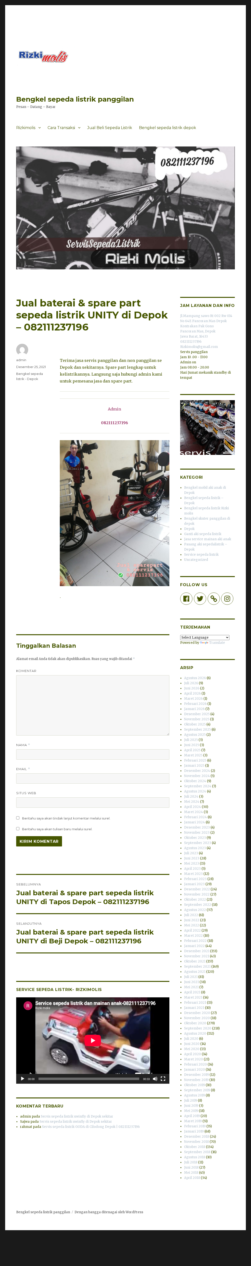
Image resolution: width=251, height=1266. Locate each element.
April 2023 (192, 869)
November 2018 (196, 1142)
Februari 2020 (195, 1064)
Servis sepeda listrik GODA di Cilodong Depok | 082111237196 (91, 1127)
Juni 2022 (191, 920)
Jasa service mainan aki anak (207, 539)
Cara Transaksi (61, 127)
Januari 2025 (194, 766)
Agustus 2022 (195, 910)
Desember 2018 (196, 1136)
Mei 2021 (191, 987)
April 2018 (192, 1178)
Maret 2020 (193, 1059)
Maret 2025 (193, 755)
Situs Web (26, 793)
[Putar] (22, 1078)
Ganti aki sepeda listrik (202, 534)
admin (21, 360)
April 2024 (192, 807)
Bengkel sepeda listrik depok (167, 127)
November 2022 (197, 894)
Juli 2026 (191, 683)
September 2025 (197, 729)
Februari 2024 (195, 817)
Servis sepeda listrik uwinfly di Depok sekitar (77, 1116)
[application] (92, 1040)
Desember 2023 (197, 827)
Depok (189, 529)
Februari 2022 (195, 941)
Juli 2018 (190, 1162)
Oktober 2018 (194, 1147)
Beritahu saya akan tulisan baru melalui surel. (57, 829)
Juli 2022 (191, 915)
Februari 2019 (195, 1126)
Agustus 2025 (195, 735)
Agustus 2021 (194, 972)
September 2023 (197, 843)
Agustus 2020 (195, 1033)
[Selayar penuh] (163, 1078)
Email (23, 769)
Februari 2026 (195, 704)
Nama (23, 745)
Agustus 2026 (195, 678)
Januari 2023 (194, 884)
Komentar (26, 671)
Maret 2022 (193, 936)
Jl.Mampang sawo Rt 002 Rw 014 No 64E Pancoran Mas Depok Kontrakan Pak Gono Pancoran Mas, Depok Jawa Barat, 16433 (206, 326)
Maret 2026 (193, 699)
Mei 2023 (191, 863)
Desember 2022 (197, 889)
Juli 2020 (191, 1039)
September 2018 (197, 1152)
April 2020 (192, 1054)
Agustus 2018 (194, 1157)
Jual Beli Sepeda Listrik (109, 127)
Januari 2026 (194, 709)
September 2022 (197, 905)
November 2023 (197, 833)
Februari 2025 (195, 760)
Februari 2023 (195, 879)
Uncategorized (196, 560)
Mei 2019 (191, 1111)
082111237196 (190, 342)
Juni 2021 (191, 982)
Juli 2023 (191, 853)
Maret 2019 (193, 1121)
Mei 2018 (191, 1173)
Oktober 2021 (194, 961)
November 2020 (197, 1018)
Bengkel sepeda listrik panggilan (75, 99)
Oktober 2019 (194, 1085)
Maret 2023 (193, 874)
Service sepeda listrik (201, 555)
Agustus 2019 (194, 1095)
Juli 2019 (190, 1100)
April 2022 (192, 930)
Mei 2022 (191, 925)
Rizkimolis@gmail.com (199, 347)
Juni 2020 (192, 1044)
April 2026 (192, 693)
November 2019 (196, 1080)
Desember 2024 (197, 771)
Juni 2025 (191, 745)
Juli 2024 (191, 796)
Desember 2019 (196, 1075)
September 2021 (197, 966)
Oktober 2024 (195, 781)
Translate (217, 643)
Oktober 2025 (195, 724)
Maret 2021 (193, 997)
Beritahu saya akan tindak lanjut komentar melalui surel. (66, 818)
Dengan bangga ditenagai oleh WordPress (109, 1212)
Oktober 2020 (195, 1023)
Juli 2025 (191, 740)
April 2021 (192, 992)
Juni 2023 (191, 858)
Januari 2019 (194, 1131)
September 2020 (197, 1028)
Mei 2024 (191, 802)
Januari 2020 (194, 1070)
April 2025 (192, 750)
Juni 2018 (191, 1167)
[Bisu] (155, 1078)
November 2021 (196, 956)
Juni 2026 (191, 688)
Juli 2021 (191, 977)
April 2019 (192, 1116)
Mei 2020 (191, 1049)
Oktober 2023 (195, 838)
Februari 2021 (195, 1003)
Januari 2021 (194, 1008)
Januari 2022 (194, 946)
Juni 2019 (191, 1106)
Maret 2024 (193, 812)
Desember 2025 (197, 714)
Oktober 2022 (195, 899)
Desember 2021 (196, 951)
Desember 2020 (197, 1013)
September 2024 (197, 786)
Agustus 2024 (195, 791)
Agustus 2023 (195, 848)
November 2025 (196, 719)
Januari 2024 (194, 822)
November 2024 (197, 776)
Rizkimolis (25, 127)
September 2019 (197, 1090)
